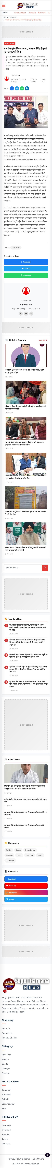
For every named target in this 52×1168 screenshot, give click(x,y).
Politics (8, 850)
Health (40, 855)
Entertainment (30, 850)
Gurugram (6, 1090)
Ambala (32, 12)
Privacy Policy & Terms (19, 1159)
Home (4, 17)
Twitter (27, 269)
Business (9, 855)
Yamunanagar (19, 12)
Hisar (4, 1108)
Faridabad (6, 1094)
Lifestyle (6, 1068)
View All (42, 340)
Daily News (13, 17)
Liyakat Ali (15, 76)
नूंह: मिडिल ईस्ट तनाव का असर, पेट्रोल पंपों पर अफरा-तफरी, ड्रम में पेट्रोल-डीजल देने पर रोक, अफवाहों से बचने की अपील (27, 627)
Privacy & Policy (9, 1038)
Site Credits (38, 1159)
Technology (10, 860)
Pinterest (6, 1144)
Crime (19, 855)
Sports (18, 850)
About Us (6, 1028)
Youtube (5, 1134)
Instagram (6, 1130)
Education (29, 855)
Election (5, 1073)
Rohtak (5, 1099)
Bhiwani (42, 12)
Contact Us (7, 1033)
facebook (6, 1125)
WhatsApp (27, 275)
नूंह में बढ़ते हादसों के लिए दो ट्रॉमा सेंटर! (17, 478)
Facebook (27, 262)
